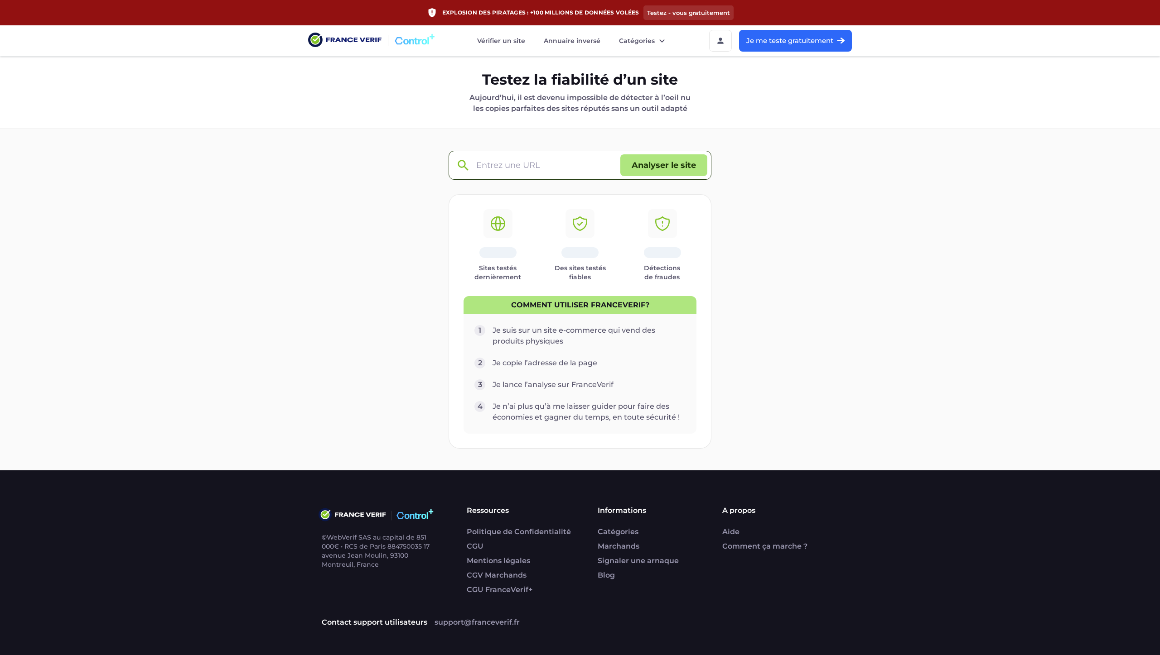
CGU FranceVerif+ (499, 589)
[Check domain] (462, 165)
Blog (606, 575)
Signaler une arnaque (638, 560)
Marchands (618, 546)
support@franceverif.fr (477, 622)
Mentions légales (498, 560)
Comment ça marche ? (764, 546)
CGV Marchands (497, 575)
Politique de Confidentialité (519, 531)
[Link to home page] (345, 41)
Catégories (637, 41)
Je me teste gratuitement (789, 40)
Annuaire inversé (572, 41)
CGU (475, 546)
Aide (731, 531)
